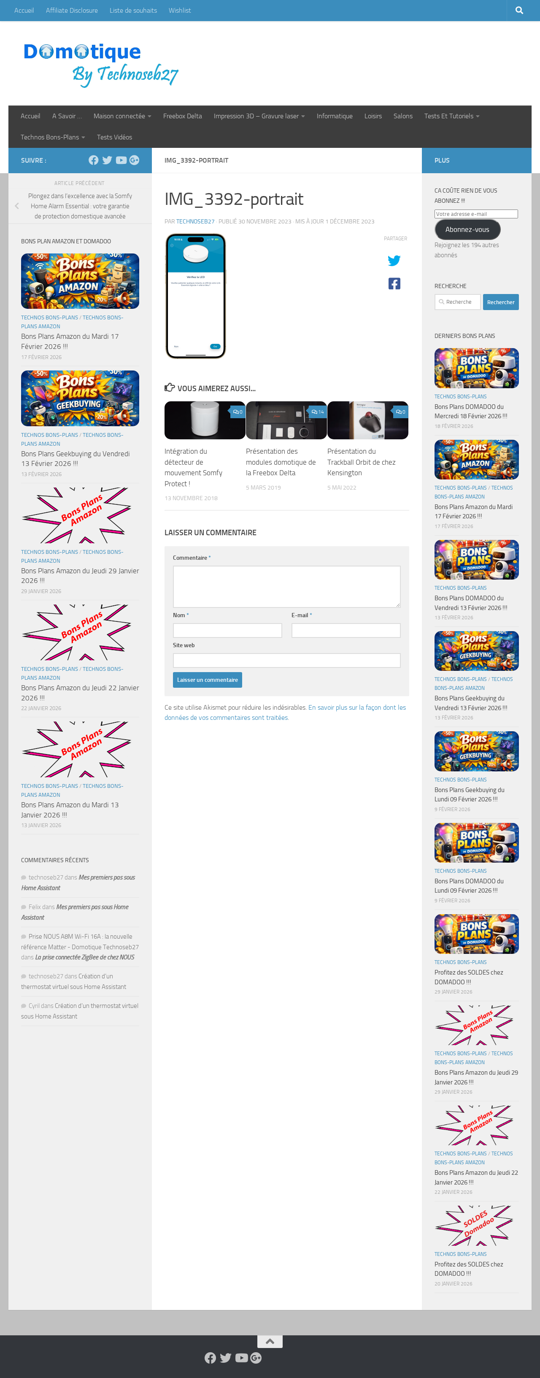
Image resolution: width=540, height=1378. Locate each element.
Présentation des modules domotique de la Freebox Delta (281, 462)
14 (321, 412)
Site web (184, 645)
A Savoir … (67, 116)
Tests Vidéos (114, 137)
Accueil (24, 10)
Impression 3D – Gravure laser (256, 116)
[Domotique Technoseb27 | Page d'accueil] (103, 63)
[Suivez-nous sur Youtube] (121, 160)
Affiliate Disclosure (72, 10)
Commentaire (192, 557)
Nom (181, 615)
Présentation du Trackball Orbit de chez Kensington (361, 462)
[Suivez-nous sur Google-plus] (134, 160)
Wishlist (180, 10)
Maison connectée (119, 116)
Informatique (335, 116)
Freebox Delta (182, 116)
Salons (403, 116)
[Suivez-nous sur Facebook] (94, 160)
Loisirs (373, 116)
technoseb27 (195, 221)
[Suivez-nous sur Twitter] (107, 160)
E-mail (302, 615)
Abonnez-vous (467, 229)
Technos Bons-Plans (50, 137)
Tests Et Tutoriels (448, 116)
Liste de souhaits (133, 10)
